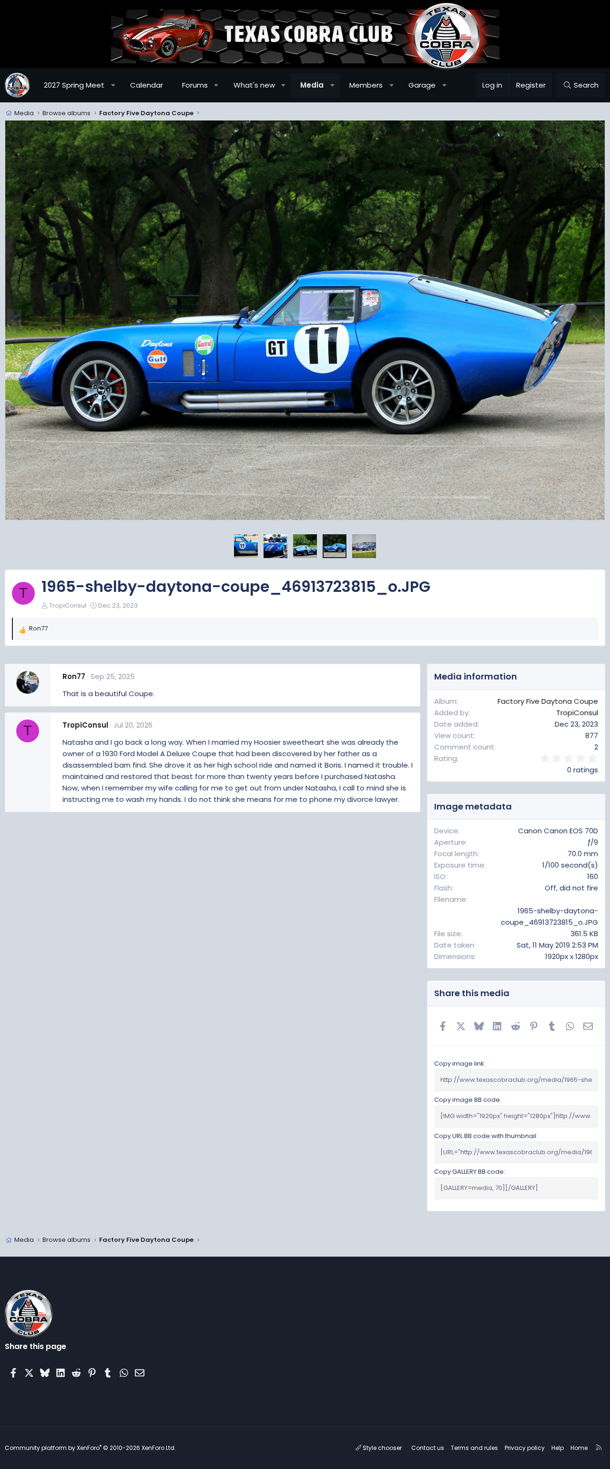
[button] (113, 85)
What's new (254, 85)
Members (366, 85)
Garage (422, 85)
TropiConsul (67, 605)
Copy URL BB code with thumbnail (485, 1135)
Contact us (427, 1448)
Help (557, 1448)
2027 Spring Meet (74, 85)
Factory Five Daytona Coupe (548, 701)
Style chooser (381, 1448)
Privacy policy (525, 1448)
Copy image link (459, 1063)
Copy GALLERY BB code (469, 1171)
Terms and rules (474, 1448)
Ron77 (73, 676)
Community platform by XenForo (90, 1448)
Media (312, 85)
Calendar (146, 85)
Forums (195, 85)
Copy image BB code (467, 1099)
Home (579, 1448)
